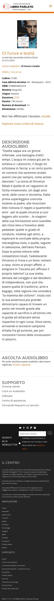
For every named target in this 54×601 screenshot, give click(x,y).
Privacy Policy (7, 585)
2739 (16, 97)
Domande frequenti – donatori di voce (16, 569)
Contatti (5, 538)
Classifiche (6, 572)
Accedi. (46, 116)
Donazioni (6, 541)
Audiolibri (14, 66)
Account (5, 579)
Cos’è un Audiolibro (13, 391)
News (4, 534)
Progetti (5, 531)
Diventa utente (11, 386)
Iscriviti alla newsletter (9, 441)
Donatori (5, 524)
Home (5, 66)
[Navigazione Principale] (50, 6)
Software (7, 396)
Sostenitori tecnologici (10, 582)
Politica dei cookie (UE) (10, 589)
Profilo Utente (7, 544)
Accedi (4, 548)
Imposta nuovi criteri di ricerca (22, 123)
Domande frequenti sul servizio (20, 405)
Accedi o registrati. (22, 364)
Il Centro (5, 518)
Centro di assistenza (14, 400)
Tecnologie (6, 528)
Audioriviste (6, 515)
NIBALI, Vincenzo (11, 72)
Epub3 (4, 521)
